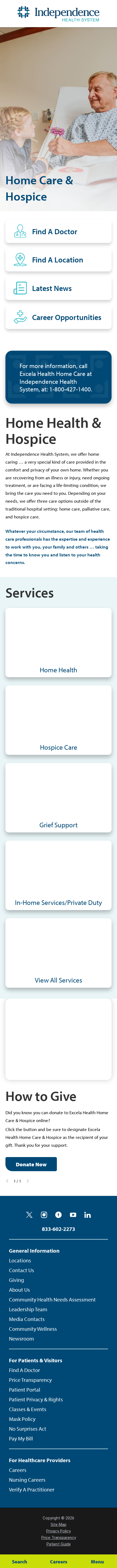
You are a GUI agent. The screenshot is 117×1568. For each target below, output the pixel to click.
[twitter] (29, 1215)
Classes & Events (27, 1409)
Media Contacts (27, 1319)
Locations (20, 1260)
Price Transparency (30, 1379)
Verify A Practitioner (31, 1489)
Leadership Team (28, 1309)
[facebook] (58, 1215)
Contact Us (21, 1270)
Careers (17, 1469)
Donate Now (31, 1164)
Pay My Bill (21, 1438)
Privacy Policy (58, 1531)
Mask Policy (22, 1418)
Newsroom (21, 1338)
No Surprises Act (27, 1428)
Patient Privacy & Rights (36, 1399)
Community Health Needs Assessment (52, 1299)
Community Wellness (33, 1328)
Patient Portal (24, 1389)
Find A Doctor (24, 1370)
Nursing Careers (27, 1479)
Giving (16, 1279)
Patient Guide (59, 1544)
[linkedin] (87, 1215)
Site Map (58, 1524)
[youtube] (73, 1215)
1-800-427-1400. (70, 389)
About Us (19, 1289)
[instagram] (44, 1215)
